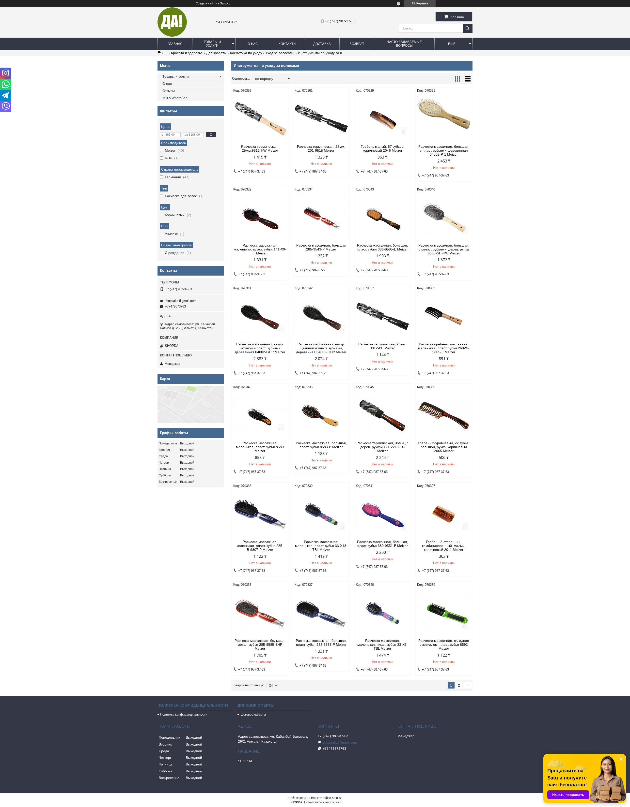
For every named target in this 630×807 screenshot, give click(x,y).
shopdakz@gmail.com (180, 301)
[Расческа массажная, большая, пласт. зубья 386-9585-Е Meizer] (382, 217)
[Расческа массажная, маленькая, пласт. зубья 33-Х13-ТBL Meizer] (321, 514)
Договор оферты (253, 714)
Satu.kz (337, 798)
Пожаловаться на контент (322, 802)
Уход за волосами (280, 53)
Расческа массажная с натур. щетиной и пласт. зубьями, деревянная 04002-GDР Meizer (260, 348)
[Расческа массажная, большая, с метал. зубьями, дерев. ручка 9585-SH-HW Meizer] (444, 217)
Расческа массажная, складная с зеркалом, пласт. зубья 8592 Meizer (443, 644)
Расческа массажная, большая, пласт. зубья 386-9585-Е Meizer (382, 247)
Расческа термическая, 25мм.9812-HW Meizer (260, 148)
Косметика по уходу (246, 53)
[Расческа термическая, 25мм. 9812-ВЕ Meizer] (382, 316)
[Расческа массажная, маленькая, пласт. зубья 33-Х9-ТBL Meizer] (382, 612)
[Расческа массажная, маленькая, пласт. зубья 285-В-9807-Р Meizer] (260, 514)
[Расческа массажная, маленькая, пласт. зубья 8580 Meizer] (260, 415)
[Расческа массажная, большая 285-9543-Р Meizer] (321, 217)
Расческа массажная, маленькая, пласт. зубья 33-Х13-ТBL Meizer (321, 546)
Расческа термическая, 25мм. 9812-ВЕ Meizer (382, 346)
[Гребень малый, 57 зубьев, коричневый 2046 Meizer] (382, 118)
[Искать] (467, 28)
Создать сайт (205, 3)
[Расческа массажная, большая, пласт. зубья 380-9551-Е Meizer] (382, 514)
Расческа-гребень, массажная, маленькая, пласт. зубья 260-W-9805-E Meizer (444, 348)
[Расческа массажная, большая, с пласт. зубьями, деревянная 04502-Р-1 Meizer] (444, 118)
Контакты (287, 44)
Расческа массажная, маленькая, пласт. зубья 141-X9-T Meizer (260, 249)
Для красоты (216, 53)
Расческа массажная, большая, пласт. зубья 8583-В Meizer (321, 445)
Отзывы (168, 91)
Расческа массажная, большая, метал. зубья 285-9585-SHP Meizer (260, 644)
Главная (175, 44)
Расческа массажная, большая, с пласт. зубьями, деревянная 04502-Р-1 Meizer (443, 150)
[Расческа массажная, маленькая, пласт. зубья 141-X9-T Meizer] (260, 217)
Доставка (322, 44)
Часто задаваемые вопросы (404, 43)
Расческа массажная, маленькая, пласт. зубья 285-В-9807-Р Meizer (260, 546)
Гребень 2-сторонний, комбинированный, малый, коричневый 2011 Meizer (444, 546)
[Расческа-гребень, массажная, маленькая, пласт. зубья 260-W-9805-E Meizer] (444, 316)
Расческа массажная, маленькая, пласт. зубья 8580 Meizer (260, 447)
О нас (253, 44)
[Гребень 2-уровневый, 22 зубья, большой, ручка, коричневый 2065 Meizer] (444, 415)
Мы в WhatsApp (175, 98)
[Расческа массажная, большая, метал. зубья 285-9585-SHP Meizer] (260, 612)
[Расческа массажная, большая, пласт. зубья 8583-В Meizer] (321, 415)
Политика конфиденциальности (183, 714)
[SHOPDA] (172, 35)
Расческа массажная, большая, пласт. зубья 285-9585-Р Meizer (321, 642)
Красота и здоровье (187, 53)
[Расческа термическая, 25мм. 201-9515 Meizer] (321, 118)
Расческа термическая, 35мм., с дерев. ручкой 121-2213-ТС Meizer (383, 447)
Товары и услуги (212, 43)
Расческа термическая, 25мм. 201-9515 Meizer (321, 148)
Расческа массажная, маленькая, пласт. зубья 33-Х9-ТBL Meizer (382, 644)
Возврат (356, 44)
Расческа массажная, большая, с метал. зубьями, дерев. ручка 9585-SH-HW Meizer (443, 249)
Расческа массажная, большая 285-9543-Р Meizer (321, 247)
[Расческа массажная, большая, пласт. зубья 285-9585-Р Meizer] (321, 612)
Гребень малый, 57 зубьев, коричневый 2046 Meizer (382, 148)
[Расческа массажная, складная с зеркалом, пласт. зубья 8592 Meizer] (444, 612)
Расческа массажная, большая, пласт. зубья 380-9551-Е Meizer (382, 544)
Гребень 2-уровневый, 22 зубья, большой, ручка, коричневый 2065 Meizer (444, 447)
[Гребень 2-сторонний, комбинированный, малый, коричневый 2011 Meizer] (444, 514)
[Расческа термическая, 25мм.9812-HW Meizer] (260, 118)
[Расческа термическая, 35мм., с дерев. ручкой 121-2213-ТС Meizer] (382, 415)
